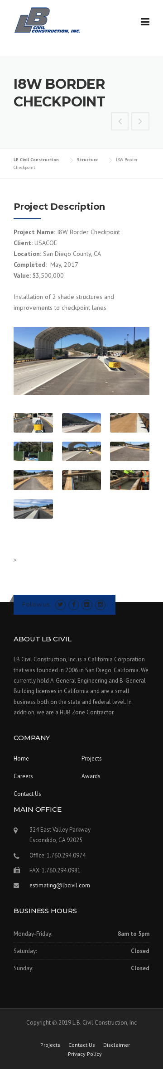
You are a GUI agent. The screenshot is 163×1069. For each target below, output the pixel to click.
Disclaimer (116, 1045)
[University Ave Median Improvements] (140, 122)
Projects (92, 758)
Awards (91, 776)
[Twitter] (60, 604)
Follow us (35, 604)
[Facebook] (73, 604)
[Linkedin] (87, 604)
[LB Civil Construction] (50, 20)
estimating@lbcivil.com (59, 885)
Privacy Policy (85, 1054)
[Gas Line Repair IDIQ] (120, 122)
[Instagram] (100, 604)
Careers (23, 776)
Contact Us (27, 794)
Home (21, 758)
